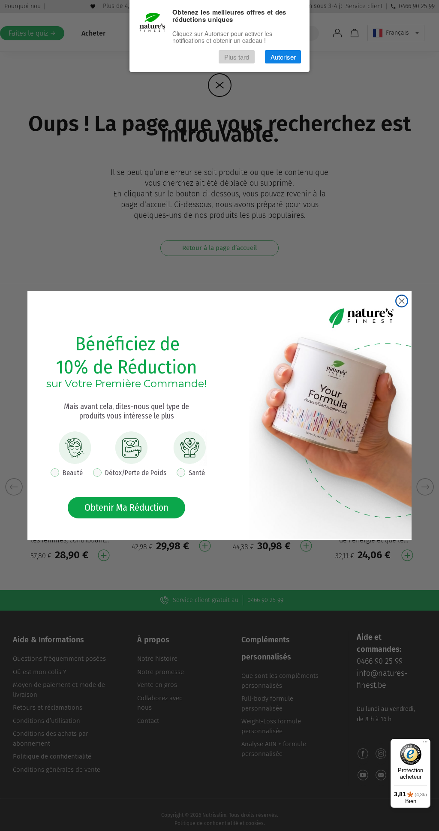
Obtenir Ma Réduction (126, 507)
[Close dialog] (402, 301)
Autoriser (283, 56)
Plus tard (236, 56)
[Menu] (425, 744)
